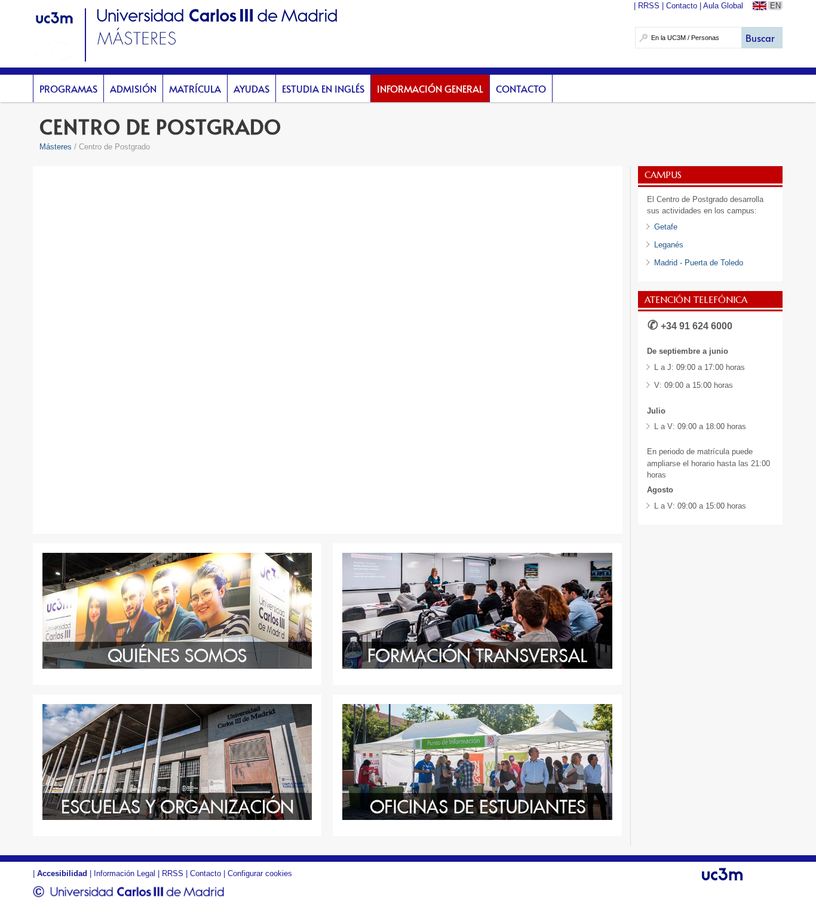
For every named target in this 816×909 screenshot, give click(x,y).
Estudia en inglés (323, 88)
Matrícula (195, 88)
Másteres (55, 146)
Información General (430, 88)
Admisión (133, 88)
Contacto (521, 88)
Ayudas (251, 88)
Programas (68, 88)
